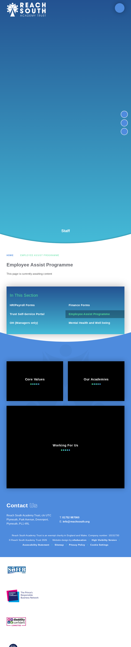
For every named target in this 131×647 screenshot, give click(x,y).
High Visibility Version (104, 540)
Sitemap (59, 545)
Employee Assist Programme (39, 255)
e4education (79, 540)
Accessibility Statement (36, 545)
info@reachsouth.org (76, 521)
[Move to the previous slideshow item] (124, 122)
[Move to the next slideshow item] (124, 114)
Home (10, 255)
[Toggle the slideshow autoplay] (124, 131)
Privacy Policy (77, 545)
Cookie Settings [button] (99, 545)
